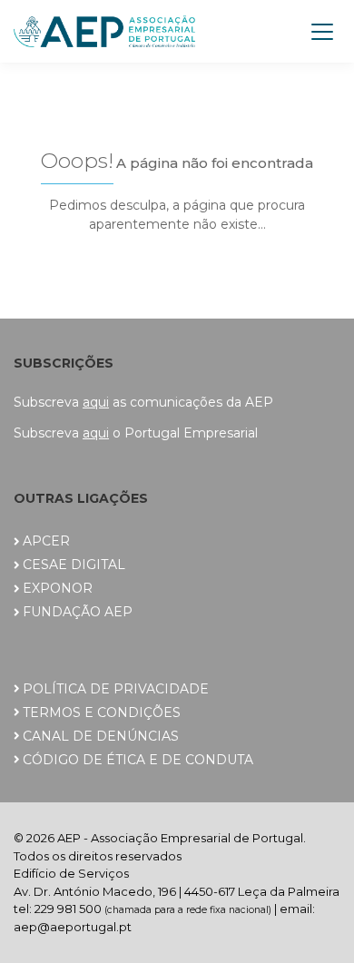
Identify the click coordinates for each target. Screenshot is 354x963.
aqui (96, 402)
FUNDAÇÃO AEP (78, 612)
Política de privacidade (116, 689)
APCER (46, 541)
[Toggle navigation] (322, 32)
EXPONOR (58, 588)
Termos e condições (102, 712)
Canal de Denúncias (101, 736)
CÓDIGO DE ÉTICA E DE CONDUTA (138, 760)
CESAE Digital (74, 564)
